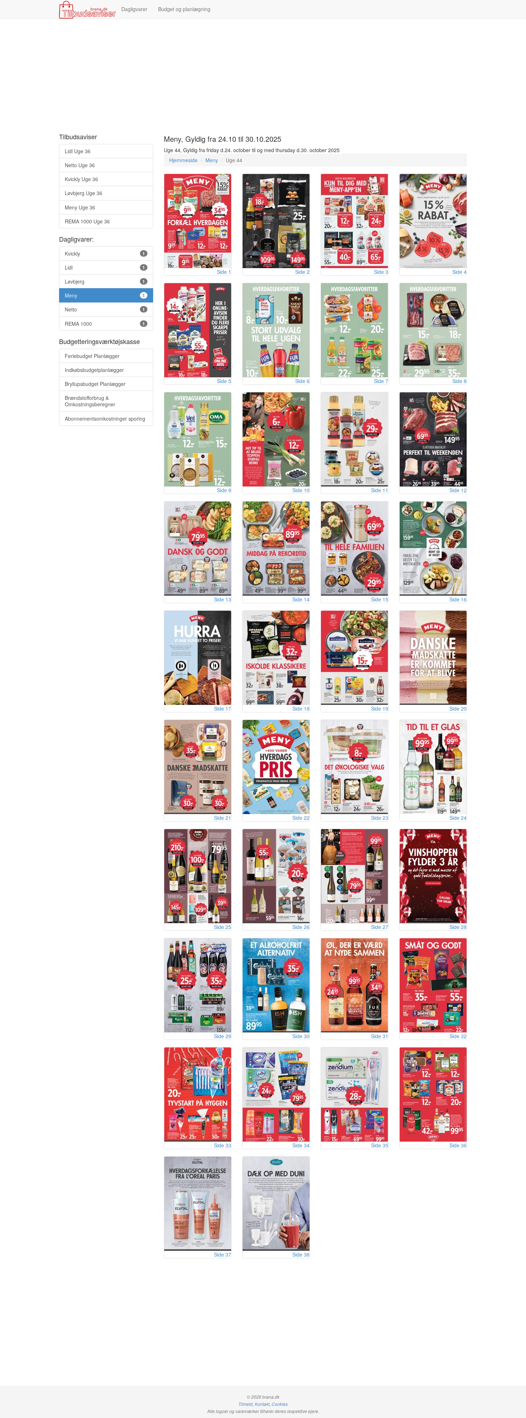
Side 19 (379, 708)
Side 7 (381, 380)
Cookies (280, 1404)
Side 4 (459, 271)
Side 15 (379, 599)
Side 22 (301, 817)
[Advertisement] (263, 76)
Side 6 (302, 380)
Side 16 (458, 599)
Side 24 (458, 817)
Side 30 (301, 1036)
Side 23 (379, 817)
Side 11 (379, 490)
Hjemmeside (183, 160)
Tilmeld (245, 1404)
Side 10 (301, 490)
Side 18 (301, 708)
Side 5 (224, 380)
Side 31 (379, 1036)
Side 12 (458, 490)
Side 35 (379, 1145)
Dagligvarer (134, 9)
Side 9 (224, 490)
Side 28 (458, 926)
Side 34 (301, 1145)
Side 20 (458, 708)
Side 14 (301, 599)
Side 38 (301, 1254)
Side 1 (224, 271)
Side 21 (222, 817)
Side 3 (381, 271)
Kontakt (262, 1404)
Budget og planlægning (184, 9)
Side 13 (222, 599)
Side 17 (222, 708)
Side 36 (458, 1145)
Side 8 (459, 380)
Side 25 (222, 926)
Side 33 (222, 1145)
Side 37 (222, 1254)
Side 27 (379, 926)
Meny (211, 160)
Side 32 (458, 1036)
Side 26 (301, 926)
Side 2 (302, 271)
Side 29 (222, 1036)
